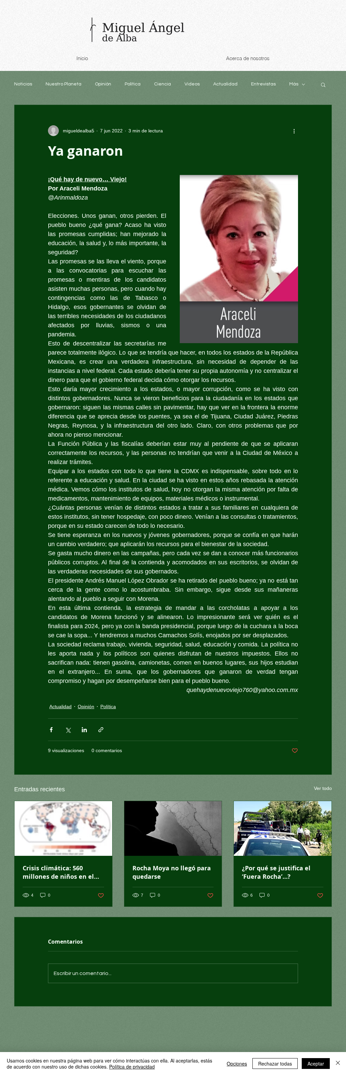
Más (293, 84)
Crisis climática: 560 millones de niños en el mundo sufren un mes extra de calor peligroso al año (62, 872)
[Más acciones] (294, 131)
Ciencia (162, 84)
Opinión (103, 84)
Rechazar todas (275, 1063)
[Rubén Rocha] (173, 828)
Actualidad (225, 84)
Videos (192, 84)
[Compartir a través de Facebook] (51, 729)
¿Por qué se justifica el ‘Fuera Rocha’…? (276, 872)
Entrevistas (263, 84)
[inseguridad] (282, 828)
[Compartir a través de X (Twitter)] (68, 729)
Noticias (23, 84)
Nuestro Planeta (63, 84)
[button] (323, 84)
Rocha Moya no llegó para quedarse (171, 872)
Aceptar (315, 1063)
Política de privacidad (132, 1066)
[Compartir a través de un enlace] (101, 729)
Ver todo (323, 788)
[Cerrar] (338, 1063)
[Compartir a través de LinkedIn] (84, 729)
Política (133, 84)
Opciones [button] (237, 1063)
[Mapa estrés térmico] (63, 828)
